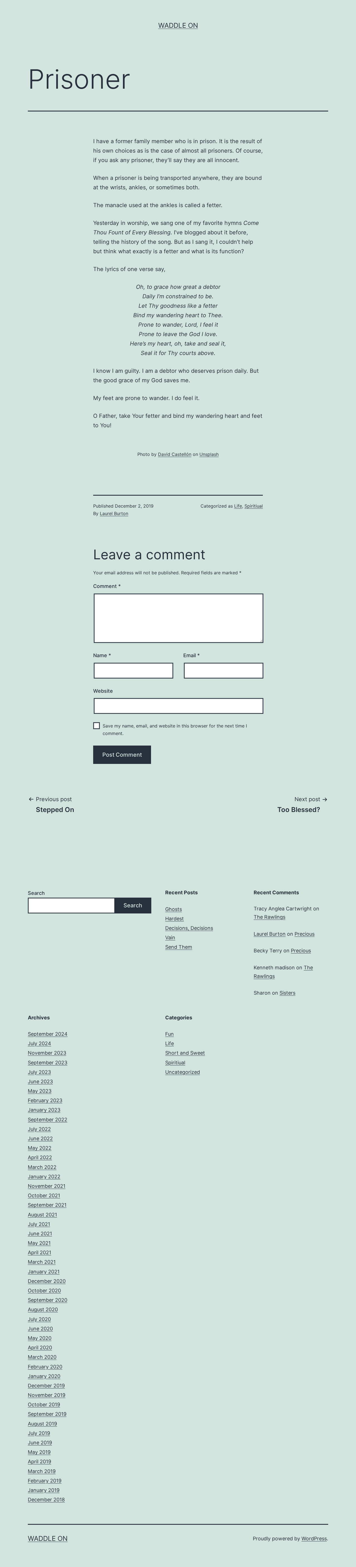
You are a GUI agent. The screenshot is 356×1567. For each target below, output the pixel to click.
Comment (107, 586)
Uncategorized (182, 1072)
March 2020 (42, 1357)
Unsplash (209, 454)
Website (103, 691)
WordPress (314, 1538)
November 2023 (47, 1053)
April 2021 (39, 1252)
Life (238, 506)
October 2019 (44, 1404)
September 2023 (47, 1063)
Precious (305, 934)
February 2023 (45, 1100)
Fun (169, 1034)
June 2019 (40, 1443)
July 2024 (39, 1043)
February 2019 (44, 1481)
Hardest (174, 919)
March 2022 (42, 1167)
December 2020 (47, 1281)
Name (102, 655)
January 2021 (44, 1272)
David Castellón (174, 454)
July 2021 (39, 1224)
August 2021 (42, 1215)
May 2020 (39, 1338)
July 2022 (39, 1129)
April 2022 (40, 1157)
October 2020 (44, 1290)
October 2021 (44, 1195)
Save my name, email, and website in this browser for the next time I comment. (175, 729)
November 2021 (46, 1186)
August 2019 (42, 1424)
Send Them (178, 947)
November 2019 (46, 1395)
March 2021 (42, 1262)
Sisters (287, 993)
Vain (170, 937)
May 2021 (39, 1243)
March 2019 (42, 1471)
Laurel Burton (114, 513)
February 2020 (45, 1367)
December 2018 (46, 1500)
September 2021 (47, 1205)
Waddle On (178, 25)
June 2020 (40, 1329)
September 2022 (47, 1120)
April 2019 (39, 1461)
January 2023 (44, 1110)
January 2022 (44, 1176)
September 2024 (48, 1034)
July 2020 (39, 1319)
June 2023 (40, 1081)
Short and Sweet (185, 1053)
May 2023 (39, 1091)
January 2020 (44, 1376)
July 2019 (39, 1433)
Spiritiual (253, 506)
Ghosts (173, 909)
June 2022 (40, 1138)
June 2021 (40, 1233)
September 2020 (47, 1300)
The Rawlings (269, 917)
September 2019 (47, 1414)
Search (36, 893)
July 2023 (39, 1072)
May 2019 (39, 1452)
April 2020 (40, 1347)
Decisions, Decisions (189, 928)
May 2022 (39, 1148)
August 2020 (43, 1309)
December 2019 (46, 1386)
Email (191, 655)
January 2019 (44, 1490)
